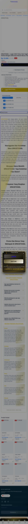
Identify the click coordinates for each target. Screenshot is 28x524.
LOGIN (13, 256)
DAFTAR (14, 261)
